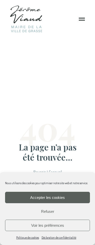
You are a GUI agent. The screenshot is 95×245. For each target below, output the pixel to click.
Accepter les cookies (47, 197)
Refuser (47, 211)
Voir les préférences (47, 225)
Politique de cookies (27, 237)
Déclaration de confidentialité (59, 237)
